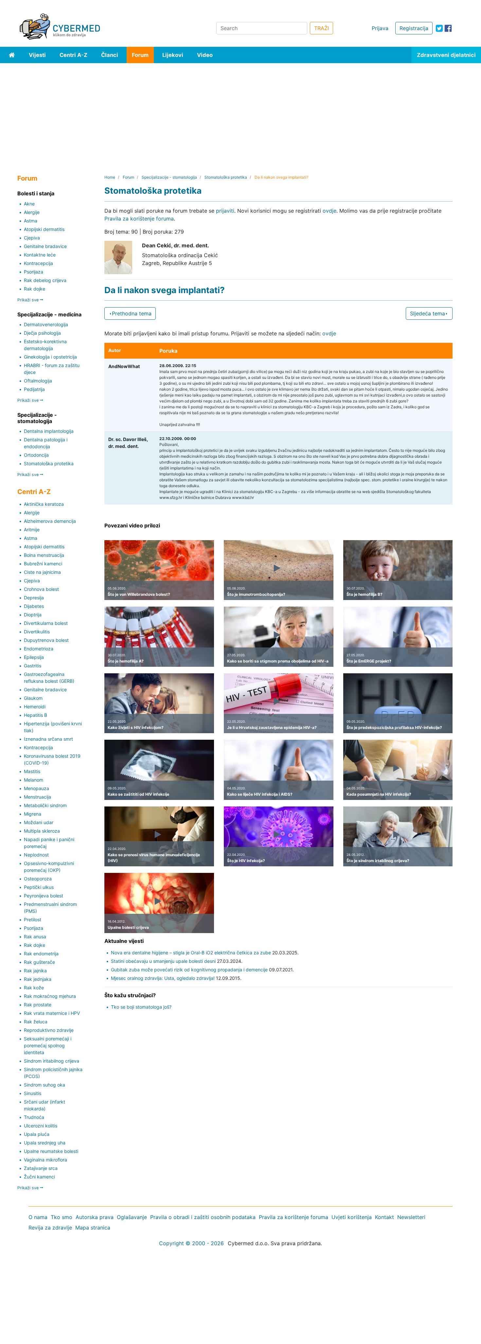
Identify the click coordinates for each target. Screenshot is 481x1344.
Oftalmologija (38, 380)
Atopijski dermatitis (44, 229)
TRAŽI (321, 28)
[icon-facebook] (448, 28)
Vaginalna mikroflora (45, 1159)
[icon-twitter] (439, 28)
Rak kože (34, 987)
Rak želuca (35, 1021)
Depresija (34, 597)
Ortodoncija (36, 455)
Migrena (32, 814)
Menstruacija (37, 797)
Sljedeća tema (427, 313)
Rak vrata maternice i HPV (52, 1013)
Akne (29, 203)
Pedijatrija (34, 389)
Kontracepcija (38, 263)
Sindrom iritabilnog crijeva (51, 1061)
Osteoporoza (38, 878)
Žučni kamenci (39, 1176)
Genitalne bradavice (45, 246)
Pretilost (32, 919)
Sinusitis (32, 1093)
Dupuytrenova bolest (46, 640)
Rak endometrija (41, 953)
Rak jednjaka (37, 979)
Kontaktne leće (40, 254)
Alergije (32, 212)
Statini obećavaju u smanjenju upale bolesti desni (163, 961)
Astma (30, 220)
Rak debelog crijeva (45, 280)
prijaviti (225, 210)
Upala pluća (36, 1134)
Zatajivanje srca (41, 1168)
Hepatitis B (35, 715)
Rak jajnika (35, 970)
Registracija (414, 28)
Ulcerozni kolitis (40, 1125)
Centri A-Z (73, 55)
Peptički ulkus (39, 887)
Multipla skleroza (42, 831)
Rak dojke (34, 289)
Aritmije (32, 529)
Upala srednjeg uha (44, 1142)
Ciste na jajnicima (42, 572)
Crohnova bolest (41, 589)
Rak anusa (35, 936)
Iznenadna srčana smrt (48, 739)
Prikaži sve (28, 299)
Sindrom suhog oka (44, 1085)
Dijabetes (34, 606)
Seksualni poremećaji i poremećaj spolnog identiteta (47, 1045)
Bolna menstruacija (44, 555)
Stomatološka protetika (49, 463)
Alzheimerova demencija (50, 521)
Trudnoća (34, 1117)
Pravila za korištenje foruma (139, 218)
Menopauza (36, 788)
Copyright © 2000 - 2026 (191, 1243)
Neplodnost (36, 855)
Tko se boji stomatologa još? (141, 1007)
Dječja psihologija (42, 333)
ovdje (329, 210)
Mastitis (32, 771)
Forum (140, 55)
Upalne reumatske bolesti (51, 1151)
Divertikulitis (37, 631)
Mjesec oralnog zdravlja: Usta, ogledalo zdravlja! (163, 978)
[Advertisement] (240, 112)
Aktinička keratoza (44, 504)
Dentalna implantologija (49, 431)
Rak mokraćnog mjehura (50, 996)
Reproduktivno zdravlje (49, 1030)
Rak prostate (37, 1004)
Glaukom (33, 698)
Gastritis (32, 665)
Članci (109, 55)
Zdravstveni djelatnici (446, 55)
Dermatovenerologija (46, 324)
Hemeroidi (34, 706)
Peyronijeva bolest (43, 895)
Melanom (33, 780)
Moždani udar (38, 822)
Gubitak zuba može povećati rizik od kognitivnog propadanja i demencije (189, 969)
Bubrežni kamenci (43, 563)
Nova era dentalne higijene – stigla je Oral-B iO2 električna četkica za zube (191, 952)
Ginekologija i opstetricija (50, 357)
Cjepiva (32, 237)
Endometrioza (38, 648)
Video (205, 55)
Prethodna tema (131, 313)
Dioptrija (33, 614)
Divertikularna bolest (46, 623)
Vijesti (37, 55)
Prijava (380, 28)
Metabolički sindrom (45, 805)
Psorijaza (33, 271)
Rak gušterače (39, 962)
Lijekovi (172, 55)
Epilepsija (34, 657)
